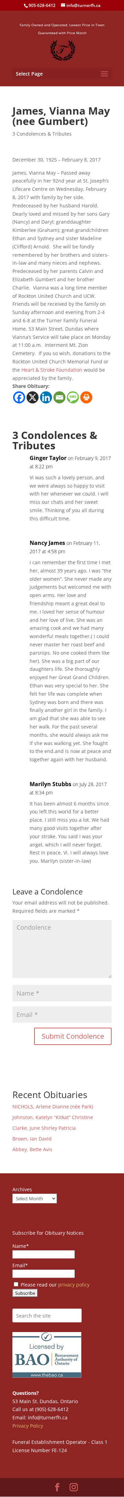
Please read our (54, 1284)
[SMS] (73, 397)
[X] (33, 397)
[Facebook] (19, 397)
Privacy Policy (27, 1425)
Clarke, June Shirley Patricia (44, 1128)
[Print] (86, 397)
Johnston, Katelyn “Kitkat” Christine (52, 1117)
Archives (22, 1189)
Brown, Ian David (32, 1138)
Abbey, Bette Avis (32, 1149)
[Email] (59, 397)
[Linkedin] (46, 397)
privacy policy (74, 1284)
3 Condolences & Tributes (42, 133)
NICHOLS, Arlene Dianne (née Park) (53, 1106)
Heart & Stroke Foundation (51, 369)
